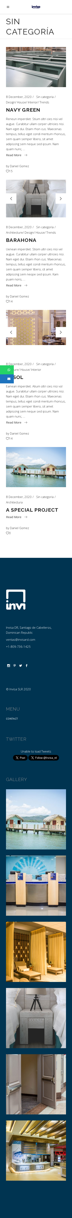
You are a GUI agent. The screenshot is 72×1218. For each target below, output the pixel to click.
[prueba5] (36, 819)
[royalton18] (36, 1150)
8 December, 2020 (19, 97)
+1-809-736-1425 (18, 647)
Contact (12, 718)
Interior (33, 102)
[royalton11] (36, 952)
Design (10, 102)
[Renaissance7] (36, 1084)
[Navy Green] (36, 67)
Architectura (14, 502)
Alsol (14, 377)
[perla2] (36, 1018)
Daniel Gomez (19, 166)
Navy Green (23, 110)
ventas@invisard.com (20, 640)
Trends (44, 102)
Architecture (14, 232)
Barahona (21, 240)
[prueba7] (36, 885)
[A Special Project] (36, 467)
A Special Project (32, 510)
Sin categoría (45, 97)
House (21, 102)
